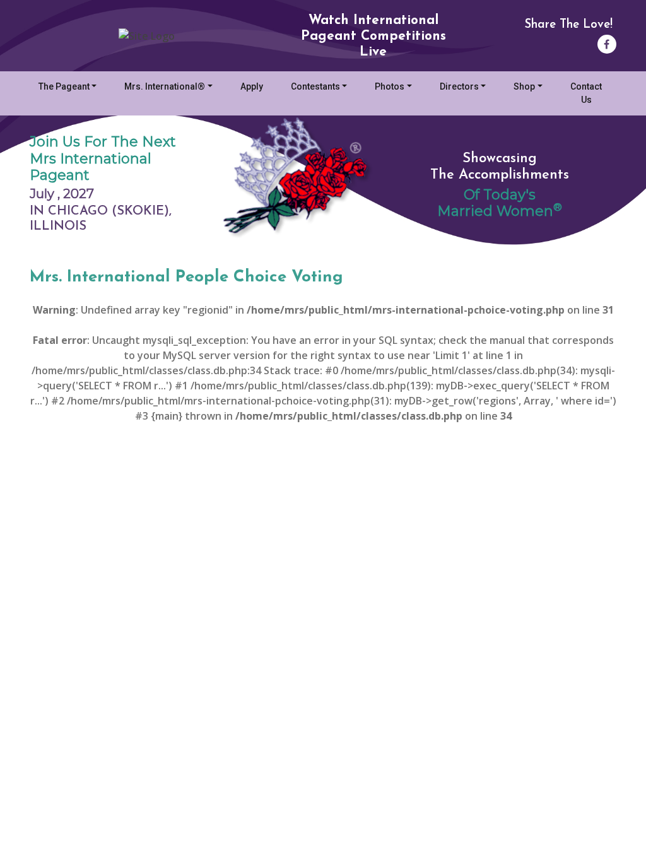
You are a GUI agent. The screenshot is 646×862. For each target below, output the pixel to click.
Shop (524, 86)
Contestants (315, 86)
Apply (251, 86)
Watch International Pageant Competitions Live (373, 36)
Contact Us (586, 93)
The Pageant (64, 86)
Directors (459, 86)
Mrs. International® (164, 86)
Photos (389, 86)
